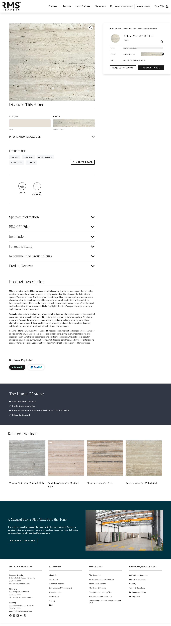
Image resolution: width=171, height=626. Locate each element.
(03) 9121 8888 (15, 594)
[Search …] (111, 6)
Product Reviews (21, 266)
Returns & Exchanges (137, 579)
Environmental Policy (137, 592)
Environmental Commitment (60, 588)
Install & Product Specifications (101, 579)
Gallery (52, 601)
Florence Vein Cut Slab (100, 483)
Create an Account (56, 583)
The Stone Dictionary (97, 588)
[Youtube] (21, 615)
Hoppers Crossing (16, 575)
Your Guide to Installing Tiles (100, 592)
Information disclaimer (25, 136)
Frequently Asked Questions (100, 596)
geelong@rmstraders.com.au (20, 611)
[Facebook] (10, 615)
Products (118, 29)
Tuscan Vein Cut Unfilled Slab (26, 483)
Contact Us (53, 579)
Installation (17, 236)
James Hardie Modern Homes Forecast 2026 (105, 602)
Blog (51, 605)
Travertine (14, 314)
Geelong (12, 603)
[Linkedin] (17, 615)
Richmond (13, 589)
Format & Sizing (20, 246)
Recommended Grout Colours (30, 256)
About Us (52, 575)
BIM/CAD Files (19, 227)
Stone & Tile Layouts (97, 583)
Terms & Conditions (137, 588)
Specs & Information (24, 217)
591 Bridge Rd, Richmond (19, 592)
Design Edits (54, 596)
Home (112, 29)
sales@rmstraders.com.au (19, 583)
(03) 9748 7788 (15, 580)
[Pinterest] (25, 615)
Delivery (132, 583)
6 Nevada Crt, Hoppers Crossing (22, 578)
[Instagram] (14, 615)
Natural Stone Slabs (129, 29)
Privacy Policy (134, 596)
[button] (90, 27)
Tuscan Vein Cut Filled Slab (142, 483)
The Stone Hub (95, 575)
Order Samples (55, 592)
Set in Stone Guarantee (138, 575)
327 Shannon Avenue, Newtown (21, 605)
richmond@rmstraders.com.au (21, 597)
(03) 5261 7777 (15, 608)
